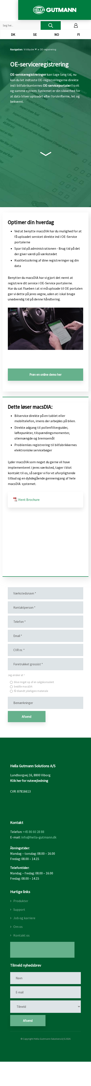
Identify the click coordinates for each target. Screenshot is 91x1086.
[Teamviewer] (42, 949)
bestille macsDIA (23, 686)
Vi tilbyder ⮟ (30, 49)
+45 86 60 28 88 (33, 832)
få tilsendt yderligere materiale (31, 691)
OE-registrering (48, 49)
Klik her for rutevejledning (29, 780)
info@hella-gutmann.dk (38, 837)
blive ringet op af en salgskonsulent (34, 682)
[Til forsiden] (54, 10)
